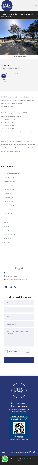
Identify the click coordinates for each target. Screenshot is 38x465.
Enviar (19, 360)
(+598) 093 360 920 (11, 276)
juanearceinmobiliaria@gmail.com (16, 279)
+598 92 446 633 (19, 403)
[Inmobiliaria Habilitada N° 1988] (19, 426)
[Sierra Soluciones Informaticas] (19, 460)
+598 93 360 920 (19, 406)
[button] (13, 56)
